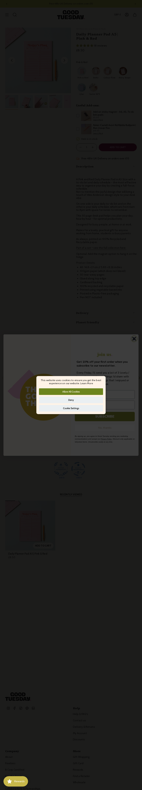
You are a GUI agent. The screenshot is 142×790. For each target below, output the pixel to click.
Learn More (86, 383)
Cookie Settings (71, 408)
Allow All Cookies (71, 391)
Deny (71, 399)
